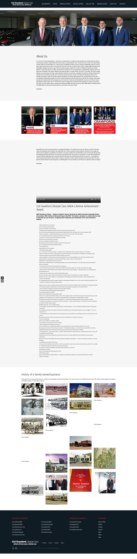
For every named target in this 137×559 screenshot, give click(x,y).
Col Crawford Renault (17, 532)
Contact (122, 4)
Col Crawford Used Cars (18, 534)
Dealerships (46, 4)
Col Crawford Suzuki (46, 532)
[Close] (2, 281)
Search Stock (101, 522)
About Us (113, 4)
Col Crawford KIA (45, 527)
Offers (100, 534)
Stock (55, 4)
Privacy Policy (40, 548)
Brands (100, 524)
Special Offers (78, 4)
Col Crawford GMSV (46, 522)
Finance (100, 527)
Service (100, 529)
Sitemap (45, 548)
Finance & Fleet (102, 4)
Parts (99, 532)
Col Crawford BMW (17, 522)
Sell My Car (90, 4)
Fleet (99, 537)
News (62, 543)
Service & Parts (65, 4)
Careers (57, 543)
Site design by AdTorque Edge (53, 548)
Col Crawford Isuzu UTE (18, 527)
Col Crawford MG (45, 529)
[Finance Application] (2, 278)
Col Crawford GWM (17, 524)
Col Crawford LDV (16, 529)
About (50, 543)
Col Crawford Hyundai (47, 524)
